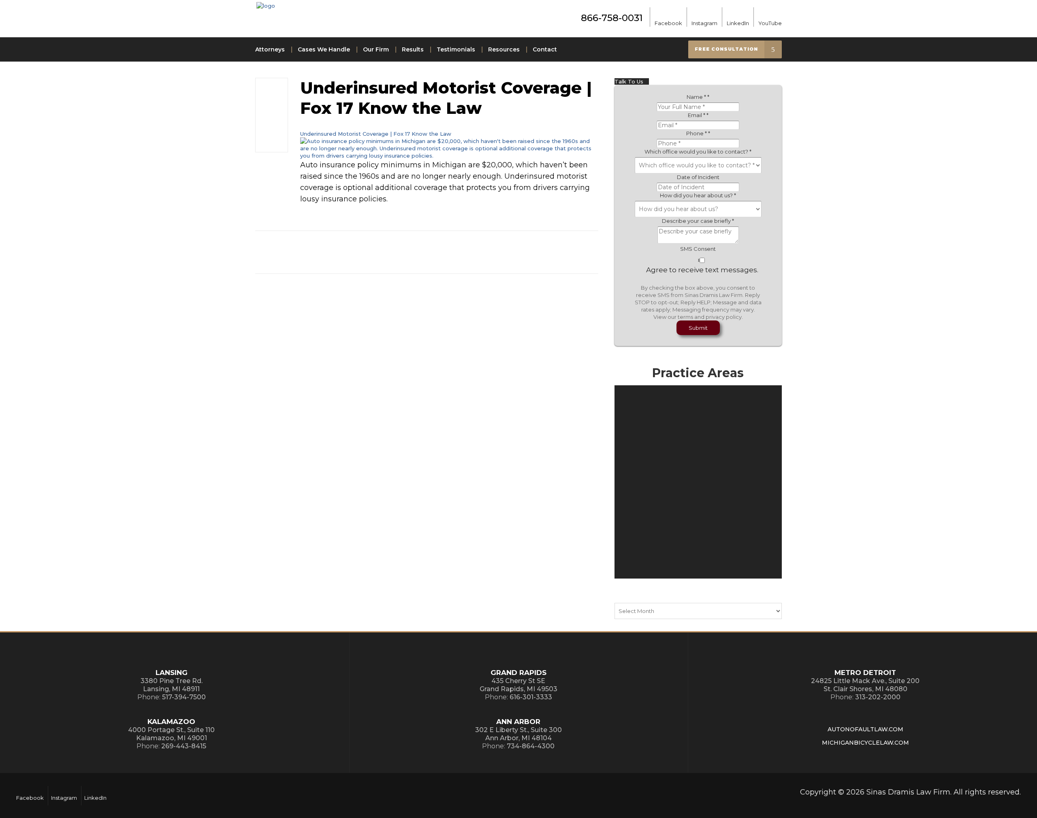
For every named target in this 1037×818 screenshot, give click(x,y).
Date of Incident (698, 177)
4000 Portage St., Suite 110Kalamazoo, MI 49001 (171, 734)
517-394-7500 (184, 697)
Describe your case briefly (698, 221)
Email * (698, 115)
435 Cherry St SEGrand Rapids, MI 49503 (518, 685)
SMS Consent (698, 249)
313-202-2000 (877, 697)
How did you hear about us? (698, 195)
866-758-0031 (612, 17)
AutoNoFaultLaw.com (865, 729)
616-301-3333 (531, 697)
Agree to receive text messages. (702, 270)
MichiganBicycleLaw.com (865, 742)
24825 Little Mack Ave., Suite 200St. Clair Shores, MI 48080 (865, 685)
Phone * (698, 133)
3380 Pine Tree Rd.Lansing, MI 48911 (172, 685)
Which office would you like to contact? (697, 151)
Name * (698, 97)
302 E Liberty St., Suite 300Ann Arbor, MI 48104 (518, 734)
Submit (698, 328)
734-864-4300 (531, 746)
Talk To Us (630, 81)
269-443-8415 (183, 746)
